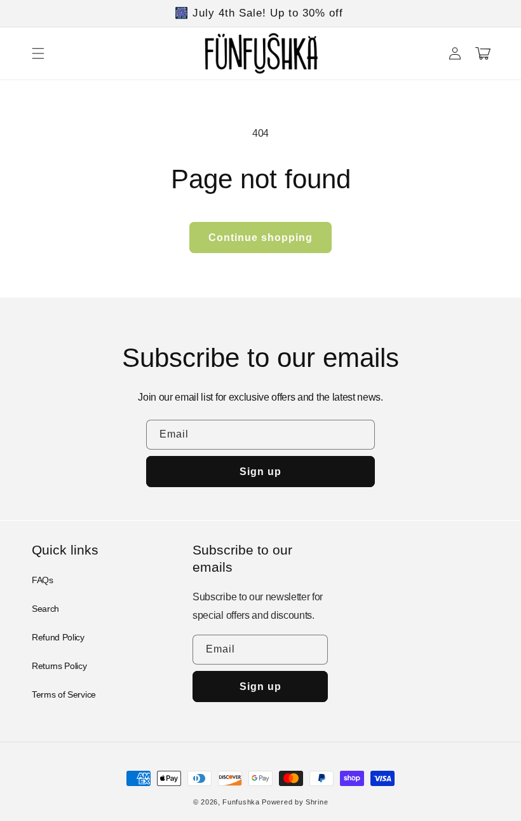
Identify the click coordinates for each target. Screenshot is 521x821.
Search (45, 609)
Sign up (260, 471)
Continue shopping (260, 237)
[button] (38, 53)
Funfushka (240, 802)
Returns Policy (59, 666)
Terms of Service (64, 694)
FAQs (42, 580)
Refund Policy (58, 637)
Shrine (317, 802)
